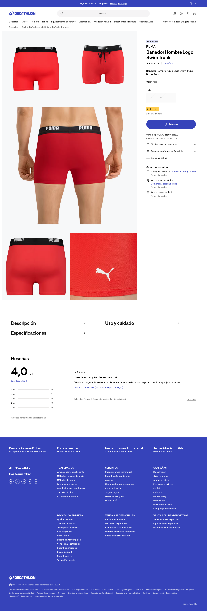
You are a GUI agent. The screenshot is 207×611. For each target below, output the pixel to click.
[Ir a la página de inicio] (22, 13)
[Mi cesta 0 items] (194, 13)
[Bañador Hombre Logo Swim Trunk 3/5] (69, 165)
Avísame (173, 124)
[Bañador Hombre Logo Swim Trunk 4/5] (36, 266)
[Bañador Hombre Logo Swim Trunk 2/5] (36, 64)
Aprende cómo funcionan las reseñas (28, 418)
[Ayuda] (181, 13)
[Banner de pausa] (191, 3)
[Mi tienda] (174, 13)
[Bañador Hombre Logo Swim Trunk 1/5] (103, 64)
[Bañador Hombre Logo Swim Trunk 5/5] (103, 266)
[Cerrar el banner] (195, 3)
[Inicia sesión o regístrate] (187, 13)
